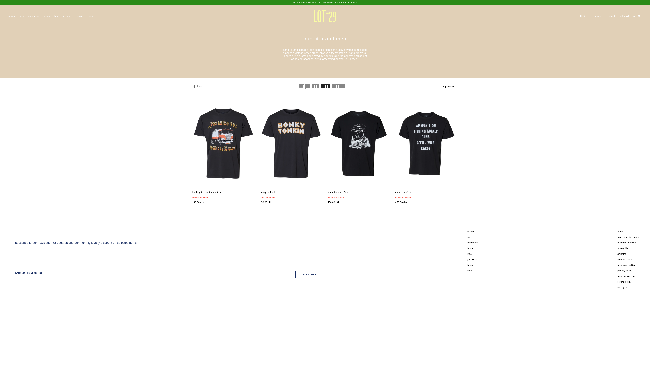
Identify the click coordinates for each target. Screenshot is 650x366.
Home (47, 16)
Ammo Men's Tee (404, 192)
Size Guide (623, 248)
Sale (91, 16)
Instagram (623, 287)
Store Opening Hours (628, 237)
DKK (582, 16)
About (621, 231)
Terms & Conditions (627, 265)
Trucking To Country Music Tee (207, 192)
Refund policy (624, 281)
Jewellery (68, 16)
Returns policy (625, 259)
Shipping (622, 253)
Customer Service (627, 242)
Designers (33, 16)
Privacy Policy (625, 270)
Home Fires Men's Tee (339, 192)
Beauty (81, 16)
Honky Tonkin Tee (268, 192)
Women (11, 16)
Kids (56, 16)
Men (21, 16)
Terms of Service (626, 276)
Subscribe (309, 274)
